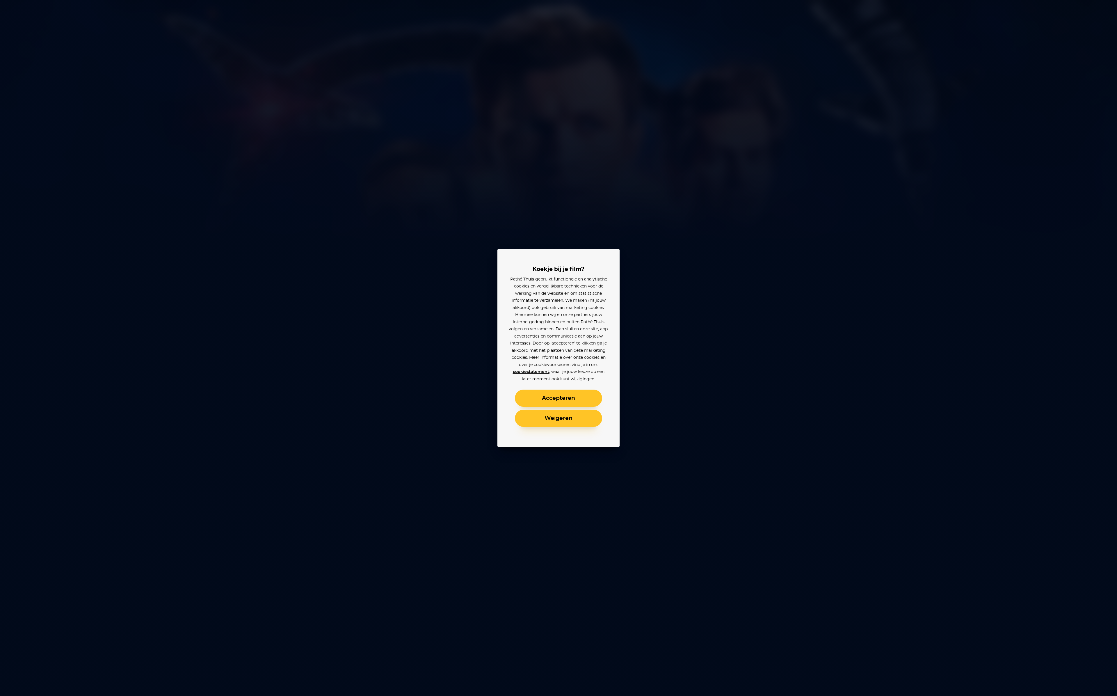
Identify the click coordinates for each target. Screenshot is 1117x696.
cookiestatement (531, 372)
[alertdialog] (558, 348)
